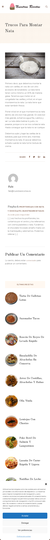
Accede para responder (19, 214)
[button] (46, 484)
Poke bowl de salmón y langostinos (27, 442)
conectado (31, 260)
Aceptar (25, 516)
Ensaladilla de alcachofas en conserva (28, 359)
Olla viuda (25, 401)
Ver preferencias (25, 530)
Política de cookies (24, 536)
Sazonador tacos (29, 318)
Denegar (25, 523)
